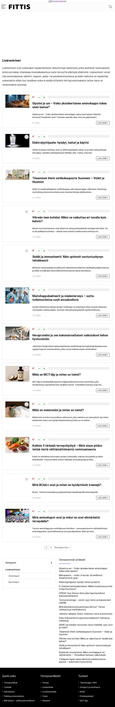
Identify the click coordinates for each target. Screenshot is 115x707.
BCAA (82, 692)
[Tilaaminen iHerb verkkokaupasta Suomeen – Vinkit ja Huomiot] (17, 171)
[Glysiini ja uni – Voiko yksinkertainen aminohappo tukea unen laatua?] (17, 96)
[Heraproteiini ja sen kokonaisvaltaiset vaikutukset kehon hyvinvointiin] (17, 328)
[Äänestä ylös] (44, 97)
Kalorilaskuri (9, 692)
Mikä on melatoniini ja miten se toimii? (58, 410)
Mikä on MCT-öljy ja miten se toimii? (56, 374)
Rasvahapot (14, 582)
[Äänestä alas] (39, 97)
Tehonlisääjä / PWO (88, 683)
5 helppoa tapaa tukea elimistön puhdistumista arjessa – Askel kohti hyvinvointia (82, 660)
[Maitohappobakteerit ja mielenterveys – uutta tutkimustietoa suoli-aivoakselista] (17, 288)
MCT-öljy (84, 701)
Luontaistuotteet (49, 692)
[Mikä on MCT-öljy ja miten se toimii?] (17, 367)
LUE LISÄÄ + (102, 123)
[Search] (110, 7)
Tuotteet (7, 687)
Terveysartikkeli (11, 683)
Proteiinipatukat (86, 696)
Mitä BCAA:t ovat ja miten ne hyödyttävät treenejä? (66, 485)
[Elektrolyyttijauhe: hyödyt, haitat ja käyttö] (17, 135)
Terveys (45, 683)
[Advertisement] (57, 33)
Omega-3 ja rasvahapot (90, 687)
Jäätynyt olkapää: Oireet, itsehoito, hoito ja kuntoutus (85, 613)
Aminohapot (14, 576)
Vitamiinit (46, 701)
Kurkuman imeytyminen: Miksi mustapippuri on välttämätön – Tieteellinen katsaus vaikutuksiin (82, 653)
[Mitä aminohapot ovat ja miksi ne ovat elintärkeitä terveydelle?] (17, 510)
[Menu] (3, 7)
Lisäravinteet (13, 569)
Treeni (45, 696)
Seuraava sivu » (62, 547)
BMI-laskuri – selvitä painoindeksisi (19, 701)
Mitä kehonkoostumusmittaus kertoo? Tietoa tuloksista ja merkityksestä (82, 608)
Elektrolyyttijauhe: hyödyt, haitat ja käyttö (60, 142)
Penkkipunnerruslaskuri (14, 696)
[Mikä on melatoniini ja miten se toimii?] (17, 402)
